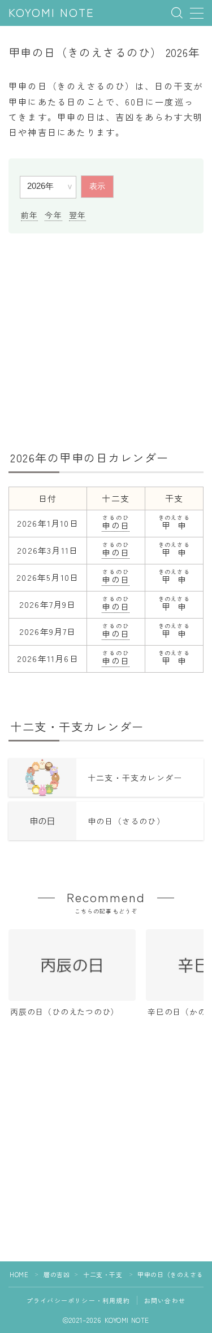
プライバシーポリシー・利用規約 (78, 1300)
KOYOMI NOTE (51, 13)
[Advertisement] (106, 340)
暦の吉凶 (57, 1274)
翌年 (77, 214)
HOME (19, 1274)
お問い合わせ (164, 1300)
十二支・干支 (103, 1274)
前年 (29, 214)
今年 (53, 214)
